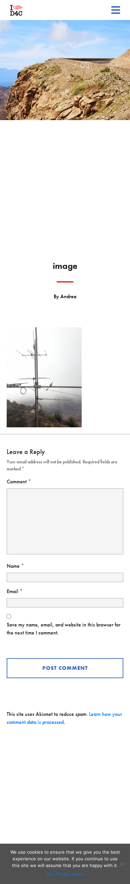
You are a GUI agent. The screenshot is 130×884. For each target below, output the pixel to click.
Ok (49, 874)
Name (15, 565)
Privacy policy (70, 874)
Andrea (68, 296)
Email (15, 591)
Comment (19, 481)
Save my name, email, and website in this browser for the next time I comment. (63, 628)
